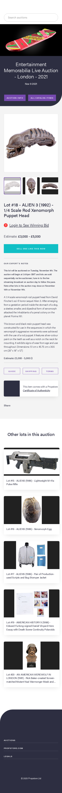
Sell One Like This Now (31, 248)
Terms (50, 371)
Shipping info (31, 372)
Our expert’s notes (16, 263)
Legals (8, 756)
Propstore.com (13, 748)
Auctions (10, 740)
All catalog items (42, 97)
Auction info (15, 97)
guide (12, 371)
